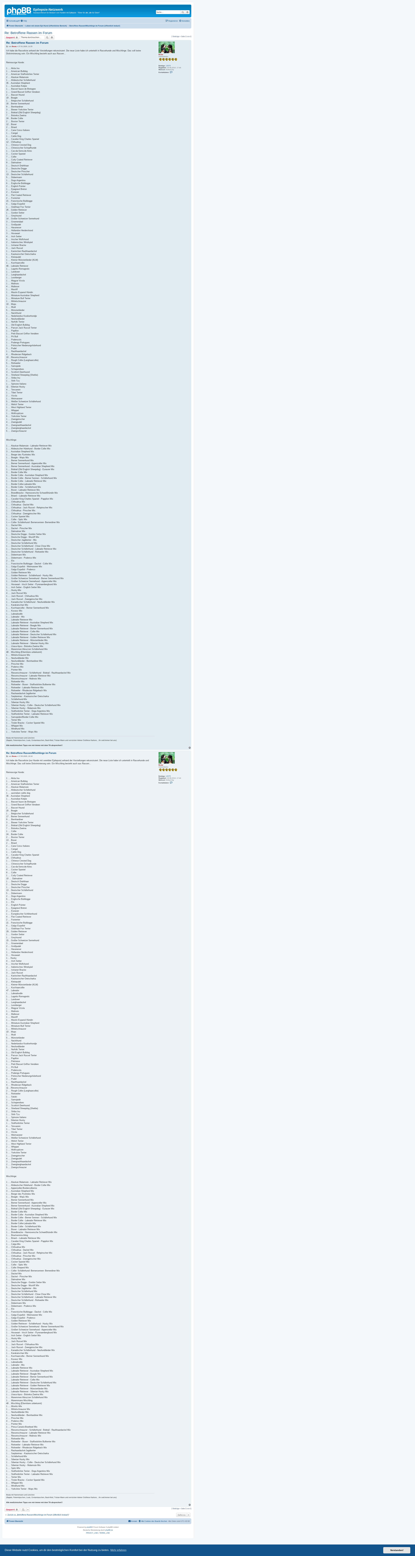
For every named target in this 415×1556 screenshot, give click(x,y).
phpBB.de (109, 1530)
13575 (168, 66)
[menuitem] (23, 21)
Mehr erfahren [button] (118, 1550)
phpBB (89, 1527)
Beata (161, 54)
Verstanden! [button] (396, 1550)
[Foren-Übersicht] (19, 10)
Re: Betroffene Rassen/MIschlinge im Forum (31, 753)
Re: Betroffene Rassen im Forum (28, 33)
